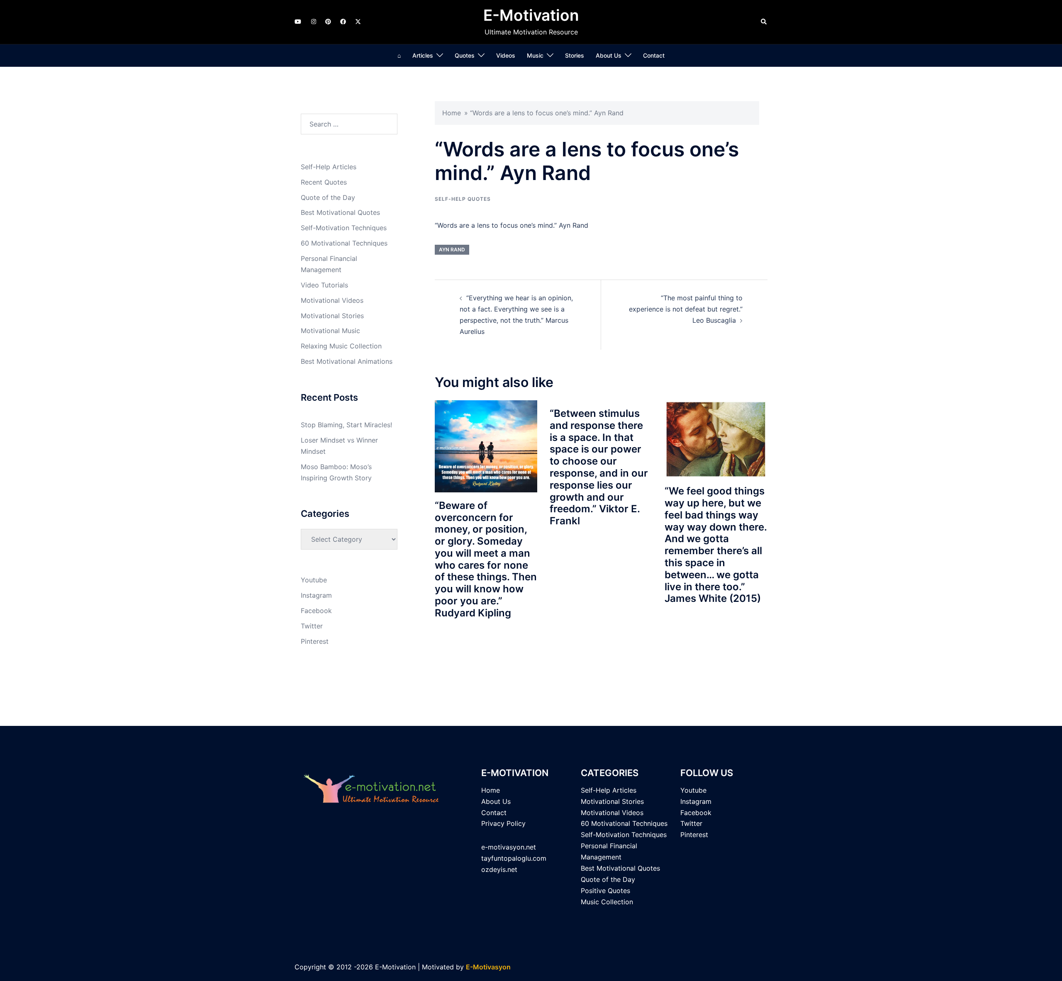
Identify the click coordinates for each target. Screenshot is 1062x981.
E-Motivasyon (488, 967)
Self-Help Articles (328, 167)
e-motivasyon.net (508, 847)
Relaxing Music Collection (341, 346)
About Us (608, 55)
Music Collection (607, 902)
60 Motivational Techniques (344, 243)
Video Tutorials (324, 285)
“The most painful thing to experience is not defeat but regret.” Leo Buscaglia (686, 309)
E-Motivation (531, 15)
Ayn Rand (452, 249)
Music (535, 55)
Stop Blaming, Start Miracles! (346, 425)
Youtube (314, 580)
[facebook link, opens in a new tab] (342, 21)
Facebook (316, 610)
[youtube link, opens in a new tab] (298, 21)
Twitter (312, 626)
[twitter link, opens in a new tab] (357, 21)
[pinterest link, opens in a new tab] (327, 21)
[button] (764, 22)
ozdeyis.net (499, 869)
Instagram (316, 595)
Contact (654, 55)
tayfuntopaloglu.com (513, 858)
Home (451, 113)
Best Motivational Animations (346, 361)
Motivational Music (330, 330)
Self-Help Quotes (463, 199)
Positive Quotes (605, 890)
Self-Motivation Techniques (344, 228)
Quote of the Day (328, 197)
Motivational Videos (332, 300)
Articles (422, 55)
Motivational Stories (332, 316)
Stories (574, 55)
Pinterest (315, 641)
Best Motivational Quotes (340, 212)
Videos (505, 55)
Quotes (465, 55)
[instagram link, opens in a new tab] (312, 21)
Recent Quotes (324, 182)
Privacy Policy (503, 823)
